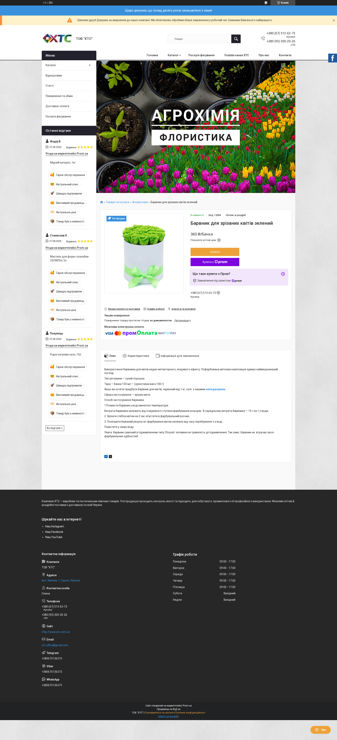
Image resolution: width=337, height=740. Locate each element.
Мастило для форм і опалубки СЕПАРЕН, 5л (69, 258)
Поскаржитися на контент (159, 712)
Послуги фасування (201, 55)
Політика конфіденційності (190, 712)
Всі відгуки (53, 428)
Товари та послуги (117, 202)
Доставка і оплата (57, 106)
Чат (323, 729)
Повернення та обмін (59, 96)
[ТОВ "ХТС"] (57, 38)
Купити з (208, 262)
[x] (110, 457)
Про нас (264, 55)
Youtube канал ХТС (236, 55)
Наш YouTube (53, 537)
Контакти (285, 55)
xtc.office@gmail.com (55, 645)
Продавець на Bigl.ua (168, 709)
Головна (152, 55)
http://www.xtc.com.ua (56, 631)
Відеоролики (54, 75)
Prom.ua (187, 705)
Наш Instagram (54, 526)
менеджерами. (216, 389)
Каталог (173, 55)
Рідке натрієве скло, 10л (65, 354)
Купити (215, 251)
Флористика (140, 202)
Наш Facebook (54, 531)
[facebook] (106, 457)
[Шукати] (236, 39)
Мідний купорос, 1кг (63, 162)
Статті (50, 85)
